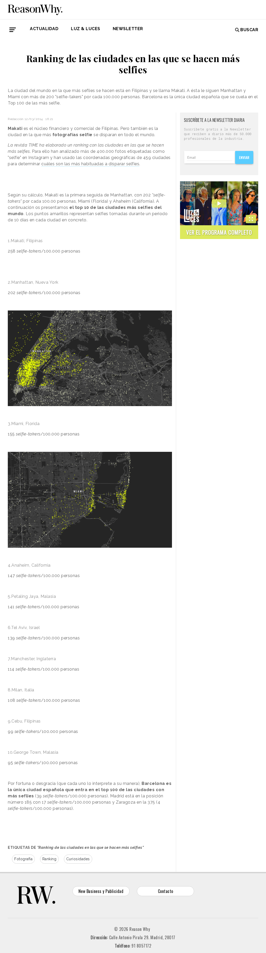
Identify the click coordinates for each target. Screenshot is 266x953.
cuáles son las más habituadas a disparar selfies (90, 163)
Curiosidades (78, 859)
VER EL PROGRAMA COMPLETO (219, 232)
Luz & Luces (85, 28)
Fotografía (23, 859)
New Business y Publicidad (101, 891)
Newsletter (128, 28)
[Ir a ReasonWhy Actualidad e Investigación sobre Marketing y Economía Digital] (35, 8)
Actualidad (44, 28)
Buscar (249, 29)
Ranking (49, 859)
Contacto (165, 891)
